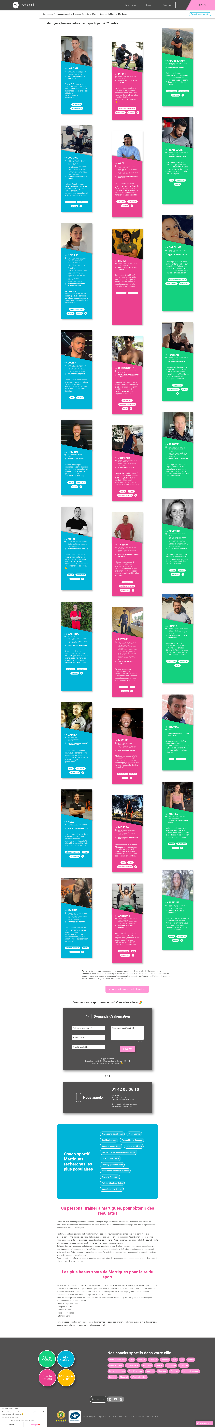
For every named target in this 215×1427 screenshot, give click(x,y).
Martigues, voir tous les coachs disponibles (127, 989)
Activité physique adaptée (127, 108)
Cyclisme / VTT (127, 400)
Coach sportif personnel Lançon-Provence (118, 1152)
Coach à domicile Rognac (112, 1189)
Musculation (70, 202)
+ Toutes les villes (139, 1377)
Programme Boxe (77, 108)
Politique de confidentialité (10, 1417)
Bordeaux (153, 1360)
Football (131, 112)
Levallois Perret (133, 1365)
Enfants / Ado (77, 104)
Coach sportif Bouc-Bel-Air (112, 1134)
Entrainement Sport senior (177, 279)
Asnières (159, 1365)
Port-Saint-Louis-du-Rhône (112, 1183)
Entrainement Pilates (76, 309)
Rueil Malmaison (135, 1371)
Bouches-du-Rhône (107, 14)
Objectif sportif (104, 1416)
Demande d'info (206, 1423)
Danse (130, 862)
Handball (125, 205)
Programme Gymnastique (127, 404)
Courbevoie (171, 1365)
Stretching (121, 201)
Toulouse (165, 1360)
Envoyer (127, 1049)
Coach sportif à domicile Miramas (115, 1171)
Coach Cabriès (134, 1134)
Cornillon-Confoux (109, 1140)
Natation (70, 313)
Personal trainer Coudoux (132, 1140)
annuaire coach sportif (126, 971)
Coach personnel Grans (111, 1146)
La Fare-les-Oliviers (134, 1146)
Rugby (125, 408)
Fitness (74, 206)
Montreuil (124, 1377)
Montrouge (147, 1365)
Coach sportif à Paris (117, 1360)
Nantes (191, 1360)
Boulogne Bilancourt (190, 1371)
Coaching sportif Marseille (112, 1165)
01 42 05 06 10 (125, 1089)
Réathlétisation (171, 283)
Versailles (174, 1371)
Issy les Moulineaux (117, 1371)
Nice (174, 1360)
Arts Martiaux (123, 951)
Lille (182, 1360)
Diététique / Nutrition (125, 495)
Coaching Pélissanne (110, 1177)
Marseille (141, 1360)
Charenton (162, 1371)
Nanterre (112, 1377)
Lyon (132, 1360)
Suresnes (150, 1371)
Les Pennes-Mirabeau (110, 1158)
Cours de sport (89, 1416)
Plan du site (117, 1416)
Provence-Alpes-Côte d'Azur (85, 14)
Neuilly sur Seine (115, 1365)
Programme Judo (173, 389)
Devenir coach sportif (200, 14)
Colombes (184, 1365)
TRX (172, 180)
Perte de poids (171, 91)
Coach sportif (49, 14)
